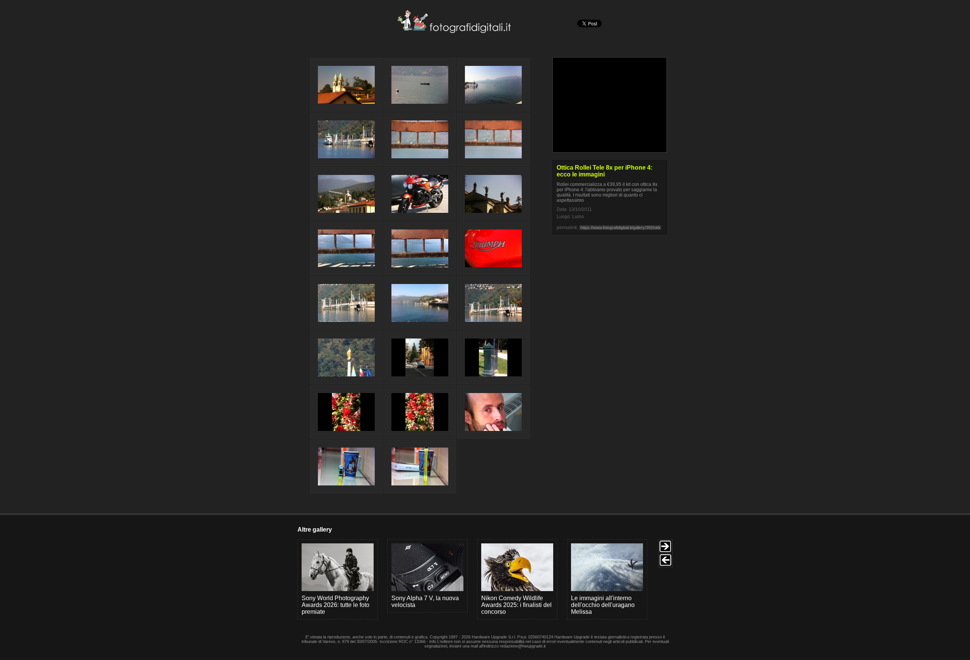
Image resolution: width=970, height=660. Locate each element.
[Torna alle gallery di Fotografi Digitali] (403, 31)
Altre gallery (314, 529)
